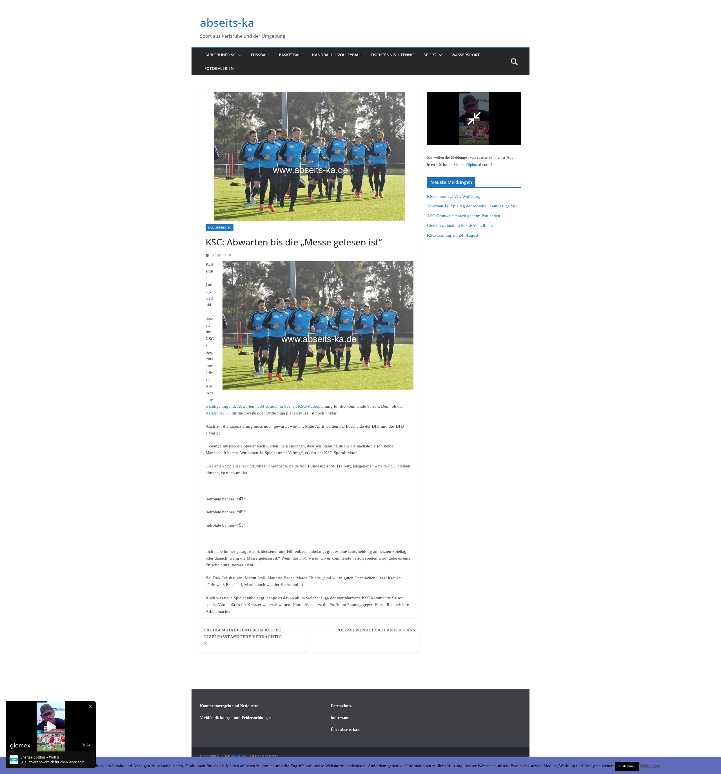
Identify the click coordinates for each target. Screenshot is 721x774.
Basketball (291, 54)
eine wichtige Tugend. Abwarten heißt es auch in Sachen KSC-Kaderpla (265, 403)
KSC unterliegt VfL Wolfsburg (453, 196)
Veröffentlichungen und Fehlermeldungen (236, 717)
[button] (239, 55)
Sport (430, 54)
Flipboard (474, 164)
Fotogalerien (219, 68)
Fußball (260, 54)
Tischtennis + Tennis (393, 54)
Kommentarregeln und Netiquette (229, 705)
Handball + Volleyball (337, 54)
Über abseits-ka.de (346, 729)
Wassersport (465, 54)
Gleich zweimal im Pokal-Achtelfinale (460, 225)
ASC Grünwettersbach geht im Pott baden (463, 216)
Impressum (340, 717)
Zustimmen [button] (627, 766)
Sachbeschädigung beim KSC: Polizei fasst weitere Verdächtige (243, 637)
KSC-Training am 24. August (452, 235)
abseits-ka (227, 22)
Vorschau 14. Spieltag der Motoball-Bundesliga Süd (472, 206)
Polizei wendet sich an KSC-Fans (375, 630)
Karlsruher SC (220, 54)
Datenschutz (341, 705)
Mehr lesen (650, 766)
